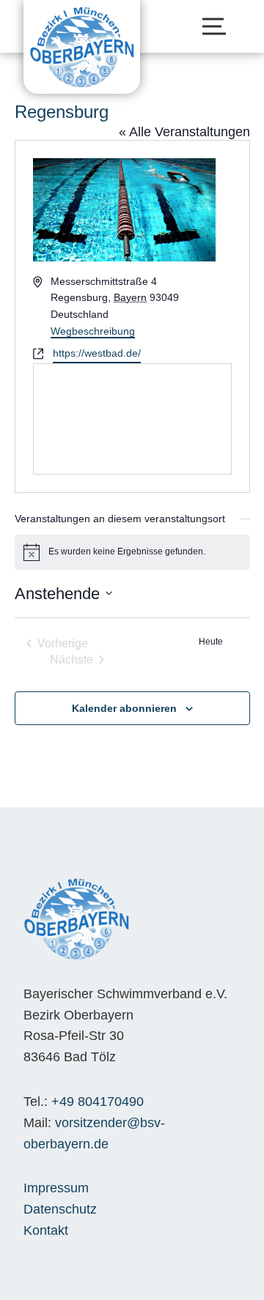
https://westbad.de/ (97, 353)
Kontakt (45, 1230)
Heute (211, 641)
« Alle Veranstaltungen (184, 132)
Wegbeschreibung (93, 331)
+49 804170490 (97, 1101)
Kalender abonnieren (124, 708)
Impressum (56, 1188)
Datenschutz (60, 1209)
